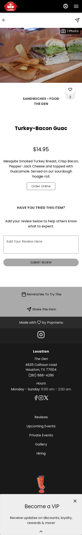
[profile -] (65, 6)
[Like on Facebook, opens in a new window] (35, 398)
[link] (41, 186)
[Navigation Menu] (76, 6)
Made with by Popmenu (33, 322)
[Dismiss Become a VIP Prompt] (75, 501)
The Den (41, 484)
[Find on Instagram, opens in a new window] (41, 335)
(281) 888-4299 (41, 375)
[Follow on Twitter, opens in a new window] (46, 398)
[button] (5, 20)
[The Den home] (22, 6)
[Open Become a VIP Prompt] (41, 531)
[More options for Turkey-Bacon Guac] (70, 89)
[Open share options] (77, 20)
